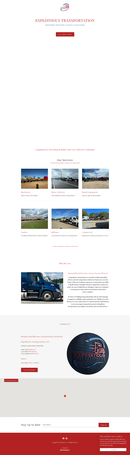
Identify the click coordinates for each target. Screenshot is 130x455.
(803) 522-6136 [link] (34, 353)
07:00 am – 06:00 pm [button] (33, 363)
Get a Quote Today (65, 34)
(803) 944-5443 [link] (32, 351)
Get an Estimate (29, 370)
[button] (39, 363)
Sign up (104, 425)
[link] (65, 7)
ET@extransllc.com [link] (30, 349)
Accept (113, 449)
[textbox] (69, 425)
